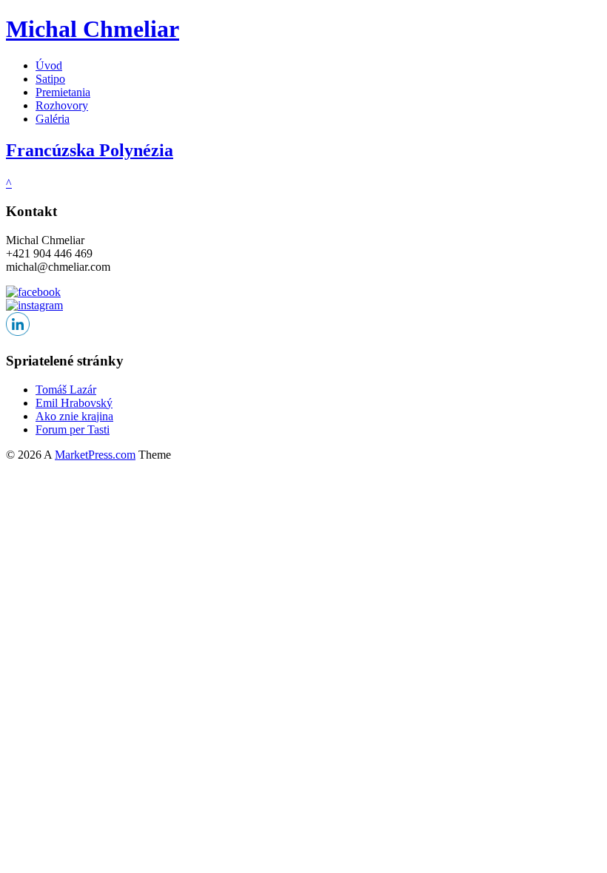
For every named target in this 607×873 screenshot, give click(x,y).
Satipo (50, 79)
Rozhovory (62, 105)
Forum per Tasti (73, 429)
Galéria (53, 118)
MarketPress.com (95, 454)
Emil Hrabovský (74, 403)
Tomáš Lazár (66, 389)
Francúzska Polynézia (89, 150)
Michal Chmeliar (92, 29)
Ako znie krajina (74, 416)
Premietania (63, 92)
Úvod (49, 65)
